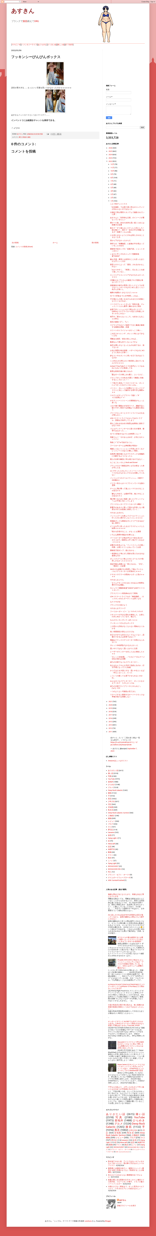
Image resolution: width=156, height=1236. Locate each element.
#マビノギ (134, 742)
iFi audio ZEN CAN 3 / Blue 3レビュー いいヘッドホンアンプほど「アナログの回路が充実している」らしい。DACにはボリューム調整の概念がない (131, 964)
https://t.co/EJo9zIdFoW (120, 742)
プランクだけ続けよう (118, 605)
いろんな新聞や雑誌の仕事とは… (123, 535)
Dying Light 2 (113, 838)
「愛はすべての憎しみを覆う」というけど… (127, 374)
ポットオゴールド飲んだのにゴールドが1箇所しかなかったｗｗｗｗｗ (127, 560)
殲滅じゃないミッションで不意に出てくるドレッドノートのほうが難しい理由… (127, 450)
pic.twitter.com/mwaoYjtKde (121, 745)
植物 (109, 818)
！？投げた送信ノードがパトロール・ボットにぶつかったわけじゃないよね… (127, 384)
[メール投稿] (47, 134)
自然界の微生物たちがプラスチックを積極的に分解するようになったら (127, 455)
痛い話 (110, 773)
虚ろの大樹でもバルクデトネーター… (124, 662)
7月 (112, 181)
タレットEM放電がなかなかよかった (124, 645)
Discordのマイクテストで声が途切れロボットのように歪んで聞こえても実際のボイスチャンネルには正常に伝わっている (131, 1045)
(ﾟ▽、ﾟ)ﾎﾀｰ (69, 45)
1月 (112, 201)
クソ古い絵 (52, 45)
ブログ (110, 824)
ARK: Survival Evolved (116, 880)
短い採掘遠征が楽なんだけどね (122, 632)
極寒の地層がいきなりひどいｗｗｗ (123, 292)
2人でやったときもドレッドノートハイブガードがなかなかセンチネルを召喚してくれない (127, 473)
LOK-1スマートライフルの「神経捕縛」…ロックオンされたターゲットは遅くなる (127, 597)
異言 (20, 137)
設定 (109, 846)
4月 (112, 191)
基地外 (24, 137)
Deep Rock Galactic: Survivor (118, 813)
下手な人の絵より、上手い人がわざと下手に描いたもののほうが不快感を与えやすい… (126, 1088)
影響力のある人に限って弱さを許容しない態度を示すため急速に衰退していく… (127, 508)
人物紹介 (111, 816)
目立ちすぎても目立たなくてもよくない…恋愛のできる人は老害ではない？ (127, 636)
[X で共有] (56, 134)
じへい (110, 861)
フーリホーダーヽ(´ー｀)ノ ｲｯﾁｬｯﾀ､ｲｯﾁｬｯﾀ (126, 611)
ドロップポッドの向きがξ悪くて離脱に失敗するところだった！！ (127, 379)
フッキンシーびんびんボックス (122, 623)
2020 (111, 705)
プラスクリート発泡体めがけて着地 (123, 593)
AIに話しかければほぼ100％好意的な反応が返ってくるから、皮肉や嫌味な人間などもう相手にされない (126, 917)
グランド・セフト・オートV (119, 875)
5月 (112, 187)
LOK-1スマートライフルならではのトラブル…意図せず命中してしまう (126, 419)
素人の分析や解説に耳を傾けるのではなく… (127, 459)
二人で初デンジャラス (118, 204)
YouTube (111, 779)
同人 (109, 872)
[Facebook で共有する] (58, 134)
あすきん (22, 11)
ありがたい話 (113, 770)
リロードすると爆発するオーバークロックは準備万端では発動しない (127, 696)
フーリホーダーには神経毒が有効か (123, 446)
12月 (112, 164)
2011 (111, 732)
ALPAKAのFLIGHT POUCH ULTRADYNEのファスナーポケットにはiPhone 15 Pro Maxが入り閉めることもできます (126, 986)
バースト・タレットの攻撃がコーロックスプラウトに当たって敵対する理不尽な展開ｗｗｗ (127, 390)
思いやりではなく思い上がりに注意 (123, 648)
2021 (111, 701)
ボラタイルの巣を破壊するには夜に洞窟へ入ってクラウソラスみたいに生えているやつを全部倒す (130, 939)
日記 (109, 804)
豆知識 (110, 807)
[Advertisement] (55, 222)
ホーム (55, 243)
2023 (111, 158)
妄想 (109, 835)
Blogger (108, 1221)
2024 (111, 154)
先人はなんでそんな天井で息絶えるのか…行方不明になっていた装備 (127, 666)
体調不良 (111, 849)
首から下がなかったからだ (120, 240)
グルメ (110, 787)
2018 (111, 711)
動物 (109, 852)
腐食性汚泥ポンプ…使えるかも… (123, 550)
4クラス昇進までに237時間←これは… (124, 296)
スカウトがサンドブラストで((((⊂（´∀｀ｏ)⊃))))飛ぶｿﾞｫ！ (125, 396)
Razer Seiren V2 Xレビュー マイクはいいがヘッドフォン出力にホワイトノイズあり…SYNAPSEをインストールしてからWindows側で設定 (131, 1067)
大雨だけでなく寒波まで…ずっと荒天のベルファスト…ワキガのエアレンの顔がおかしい (126, 1187)
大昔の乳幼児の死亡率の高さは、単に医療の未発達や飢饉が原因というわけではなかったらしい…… (126, 1007)
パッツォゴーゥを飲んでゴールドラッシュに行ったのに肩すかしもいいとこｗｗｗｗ (127, 517)
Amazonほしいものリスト (118, 761)
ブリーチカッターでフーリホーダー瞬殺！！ (127, 504)
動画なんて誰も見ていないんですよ (123, 342)
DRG (36, 21)
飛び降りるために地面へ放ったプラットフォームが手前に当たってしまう (127, 500)
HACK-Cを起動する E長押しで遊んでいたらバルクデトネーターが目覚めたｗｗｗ (126, 570)
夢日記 (110, 830)
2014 (111, 725)
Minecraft (111, 844)
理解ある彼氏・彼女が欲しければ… (123, 339)
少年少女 (111, 801)
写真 (109, 776)
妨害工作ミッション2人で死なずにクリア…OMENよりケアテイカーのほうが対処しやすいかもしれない (127, 311)
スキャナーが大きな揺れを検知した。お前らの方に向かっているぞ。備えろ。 (127, 616)
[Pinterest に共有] (60, 134)
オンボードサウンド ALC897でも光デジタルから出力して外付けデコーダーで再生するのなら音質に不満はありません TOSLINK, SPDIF (126, 1023)
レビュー (111, 821)
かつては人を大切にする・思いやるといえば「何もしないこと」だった (127, 671)
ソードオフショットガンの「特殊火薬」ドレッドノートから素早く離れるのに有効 (127, 305)
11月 (112, 167)
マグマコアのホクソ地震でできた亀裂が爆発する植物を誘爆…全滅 (127, 326)
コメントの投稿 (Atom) (24, 247)
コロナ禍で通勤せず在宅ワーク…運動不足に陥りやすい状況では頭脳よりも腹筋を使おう (127, 408)
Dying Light (112, 863)
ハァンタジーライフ (29, 45)
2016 (111, 718)
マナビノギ (16, 45)
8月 (112, 178)
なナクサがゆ (115, 602)
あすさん (122, 1200)
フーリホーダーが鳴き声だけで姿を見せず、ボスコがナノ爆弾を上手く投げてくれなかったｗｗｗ (127, 540)
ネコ (109, 827)
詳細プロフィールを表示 (126, 1206)
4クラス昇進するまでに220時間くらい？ (125, 434)
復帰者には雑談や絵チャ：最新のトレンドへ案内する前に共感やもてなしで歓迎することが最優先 (126, 1170)
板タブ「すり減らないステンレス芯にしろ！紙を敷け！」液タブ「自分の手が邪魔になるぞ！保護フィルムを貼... (127, 230)
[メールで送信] (52, 134)
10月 (112, 171)
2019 (111, 708)
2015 (111, 722)
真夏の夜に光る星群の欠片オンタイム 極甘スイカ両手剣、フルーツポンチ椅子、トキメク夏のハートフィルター (126, 1182)
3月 (112, 194)
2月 (112, 198)
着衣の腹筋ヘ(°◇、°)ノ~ (119, 322)
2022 (111, 161)
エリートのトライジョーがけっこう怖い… (126, 330)
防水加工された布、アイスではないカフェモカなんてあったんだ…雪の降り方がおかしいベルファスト (126, 1163)
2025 (111, 151)
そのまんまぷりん (117, 580)
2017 (111, 715)
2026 (111, 148)
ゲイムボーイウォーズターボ (119, 877)
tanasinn (111, 832)
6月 (112, 184)
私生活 (110, 810)
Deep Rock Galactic (115, 790)
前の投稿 (95, 243)
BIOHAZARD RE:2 (115, 869)
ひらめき (111, 784)
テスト (110, 855)
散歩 (109, 858)
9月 (112, 174)
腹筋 (25, 21)
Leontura (88, 1221)
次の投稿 (15, 243)
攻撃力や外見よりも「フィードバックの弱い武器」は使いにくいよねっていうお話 (127, 546)
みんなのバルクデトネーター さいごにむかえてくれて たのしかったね (127, 682)
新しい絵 (60, 45)
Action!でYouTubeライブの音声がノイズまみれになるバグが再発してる (127, 367)
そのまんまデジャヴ (118, 608)
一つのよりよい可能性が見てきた (123, 691)
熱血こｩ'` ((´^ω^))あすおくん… (122, 442)
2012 (111, 728)
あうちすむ (42, 45)
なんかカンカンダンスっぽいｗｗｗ (123, 620)
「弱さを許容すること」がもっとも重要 (125, 531)
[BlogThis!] (54, 134)
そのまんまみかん (117, 513)
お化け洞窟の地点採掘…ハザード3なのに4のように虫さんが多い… (127, 351)
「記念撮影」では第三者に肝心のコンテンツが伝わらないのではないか (127, 208)
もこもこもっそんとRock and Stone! (123, 462)
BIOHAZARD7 (113, 866)
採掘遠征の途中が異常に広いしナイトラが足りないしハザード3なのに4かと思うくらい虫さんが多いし (127, 287)
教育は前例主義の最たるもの (121, 371)
